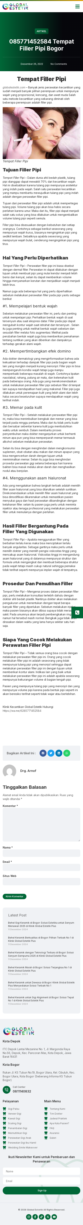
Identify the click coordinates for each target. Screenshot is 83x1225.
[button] (77, 6)
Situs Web (9, 876)
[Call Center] (6, 1090)
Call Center (19, 1087)
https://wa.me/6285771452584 (22, 710)
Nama (8, 847)
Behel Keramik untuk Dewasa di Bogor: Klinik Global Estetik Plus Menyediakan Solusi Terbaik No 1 (41, 984)
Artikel (42, 31)
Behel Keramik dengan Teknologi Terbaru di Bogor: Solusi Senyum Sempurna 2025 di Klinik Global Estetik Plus (41, 954)
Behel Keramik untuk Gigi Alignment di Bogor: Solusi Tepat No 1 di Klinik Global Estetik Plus (41, 999)
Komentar (10, 806)
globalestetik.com (14, 87)
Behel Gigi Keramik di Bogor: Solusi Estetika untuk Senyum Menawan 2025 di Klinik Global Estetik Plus (41, 924)
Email (7, 861)
